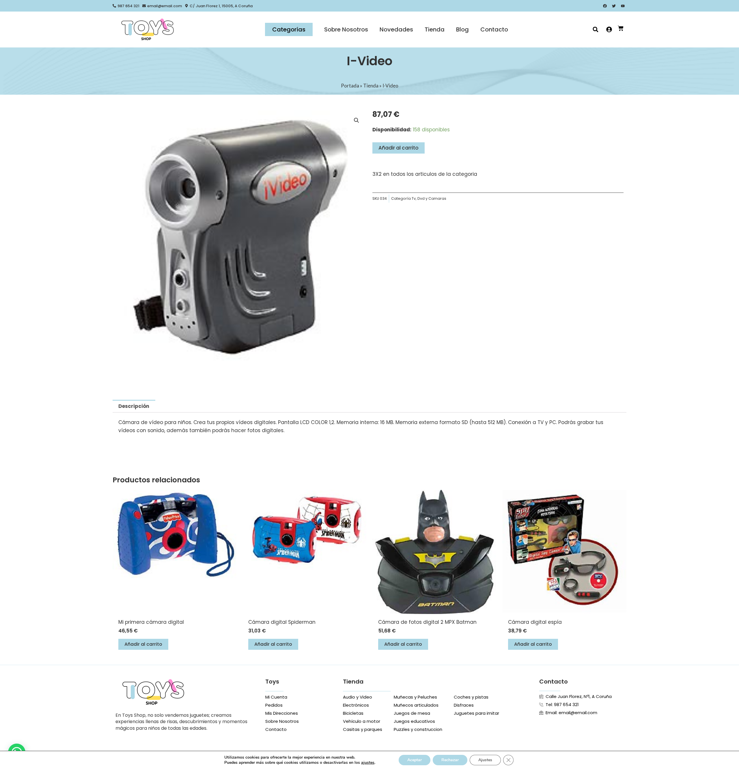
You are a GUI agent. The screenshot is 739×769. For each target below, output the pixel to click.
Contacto (494, 29)
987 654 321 (128, 6)
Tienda (435, 29)
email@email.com (164, 6)
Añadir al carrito (398, 147)
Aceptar (414, 760)
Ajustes (485, 760)
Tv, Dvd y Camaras (429, 198)
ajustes (367, 762)
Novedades (396, 29)
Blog (462, 29)
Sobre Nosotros (346, 29)
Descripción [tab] (133, 406)
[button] (595, 30)
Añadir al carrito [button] (143, 644)
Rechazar (450, 760)
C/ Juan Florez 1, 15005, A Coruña (221, 6)
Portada (350, 86)
